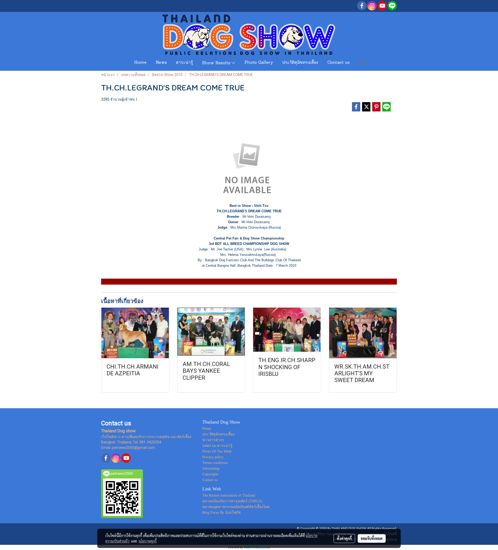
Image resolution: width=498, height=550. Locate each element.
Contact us (338, 63)
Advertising (210, 468)
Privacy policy (213, 457)
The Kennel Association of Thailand (228, 495)
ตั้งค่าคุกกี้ (344, 538)
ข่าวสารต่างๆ (213, 440)
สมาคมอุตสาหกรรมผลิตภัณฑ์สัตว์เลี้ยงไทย (235, 507)
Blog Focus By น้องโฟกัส (221, 512)
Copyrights (210, 474)
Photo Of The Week (217, 451)
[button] (362, 63)
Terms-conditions (215, 463)
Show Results (217, 63)
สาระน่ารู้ (184, 63)
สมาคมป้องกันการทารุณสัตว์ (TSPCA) (232, 501)
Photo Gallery (258, 63)
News (161, 63)
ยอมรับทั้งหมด (372, 538)
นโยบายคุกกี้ (148, 541)
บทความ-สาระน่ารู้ (217, 446)
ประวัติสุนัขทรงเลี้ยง (300, 63)
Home (140, 63)
